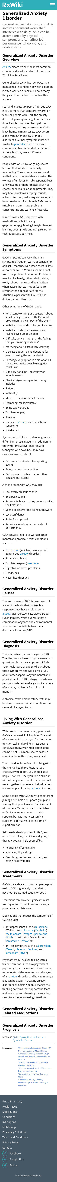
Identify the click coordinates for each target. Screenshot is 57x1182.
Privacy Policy (10, 1142)
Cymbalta (40, 930)
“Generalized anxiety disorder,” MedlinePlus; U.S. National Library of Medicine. (33, 1082)
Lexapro (27, 934)
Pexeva (28, 1040)
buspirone (41, 927)
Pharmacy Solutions (14, 1132)
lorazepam (12, 953)
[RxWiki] (12, 4)
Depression (12, 550)
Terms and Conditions (15, 1137)
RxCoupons (9, 1122)
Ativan (23, 953)
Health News (9, 1106)
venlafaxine (12, 941)
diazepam (21, 949)
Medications (9, 1111)
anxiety (24, 553)
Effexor (24, 941)
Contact (7, 1147)
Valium (32, 949)
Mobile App (9, 1127)
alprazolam (44, 946)
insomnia (32, 563)
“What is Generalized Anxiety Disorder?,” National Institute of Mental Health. (34, 1049)
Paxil (9, 937)
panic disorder (23, 144)
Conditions (8, 1117)
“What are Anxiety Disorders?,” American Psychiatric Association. (34, 1069)
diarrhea (21, 422)
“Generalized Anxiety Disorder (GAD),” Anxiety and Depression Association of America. (34, 1057)
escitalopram (13, 934)
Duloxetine (39, 1037)
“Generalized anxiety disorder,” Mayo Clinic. (33, 1075)
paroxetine (40, 934)
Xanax (9, 949)
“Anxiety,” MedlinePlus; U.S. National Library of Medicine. (33, 1063)
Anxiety (6, 67)
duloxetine (27, 930)
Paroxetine (25, 1037)
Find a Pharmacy (12, 1101)
